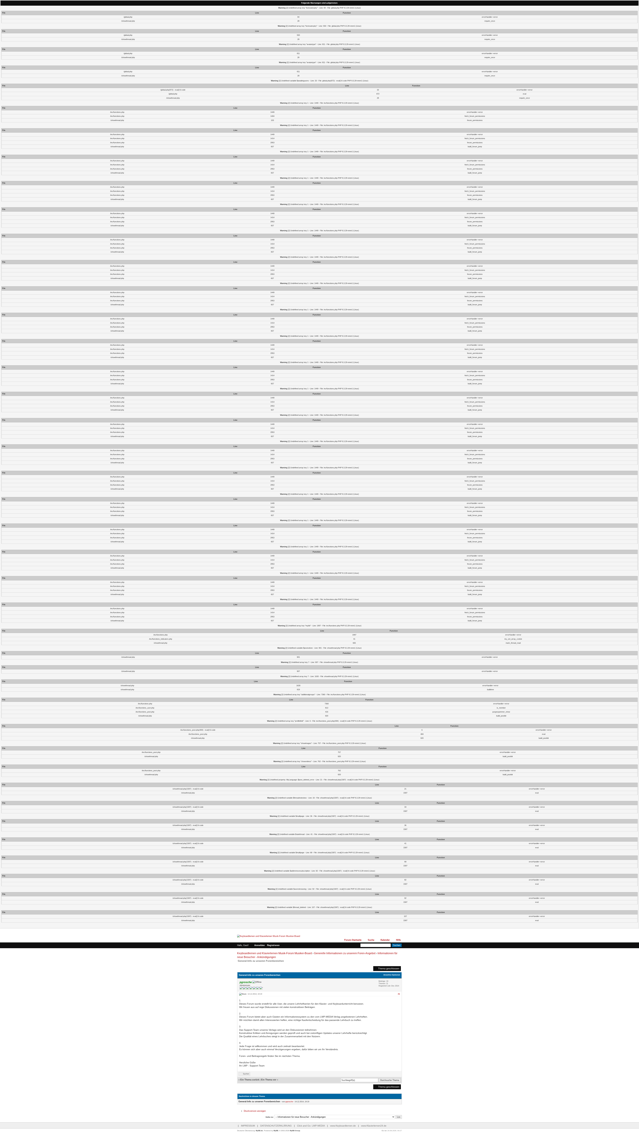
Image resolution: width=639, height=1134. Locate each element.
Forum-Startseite (352, 940)
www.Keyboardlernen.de (343, 1125)
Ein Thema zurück (249, 1079)
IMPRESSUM (248, 1125)
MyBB (276, 1131)
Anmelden (259, 945)
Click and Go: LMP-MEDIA (311, 1125)
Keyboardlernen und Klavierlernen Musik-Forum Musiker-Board (274, 953)
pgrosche (289, 1102)
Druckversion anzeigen (255, 1111)
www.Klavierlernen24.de (373, 1125)
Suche (371, 940)
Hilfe (398, 940)
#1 (399, 994)
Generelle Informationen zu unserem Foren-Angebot (344, 953)
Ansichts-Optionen (391, 975)
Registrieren (273, 945)
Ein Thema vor (268, 1079)
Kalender (385, 940)
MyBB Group (295, 1131)
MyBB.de (259, 1131)
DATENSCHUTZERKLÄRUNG (276, 1125)
